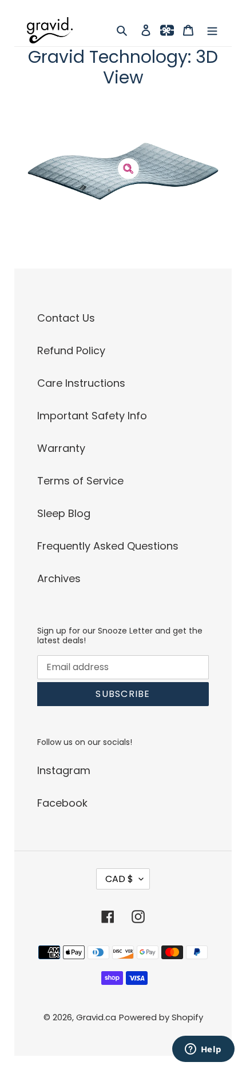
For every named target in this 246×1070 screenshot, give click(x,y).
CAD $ (119, 878)
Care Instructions (81, 383)
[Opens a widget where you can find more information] (203, 1050)
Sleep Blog (63, 513)
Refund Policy (71, 350)
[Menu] (212, 30)
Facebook (62, 803)
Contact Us (66, 318)
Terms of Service (80, 481)
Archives (59, 578)
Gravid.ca (96, 1017)
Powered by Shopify (161, 1017)
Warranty (61, 448)
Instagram (63, 770)
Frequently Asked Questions (107, 546)
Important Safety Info (92, 415)
